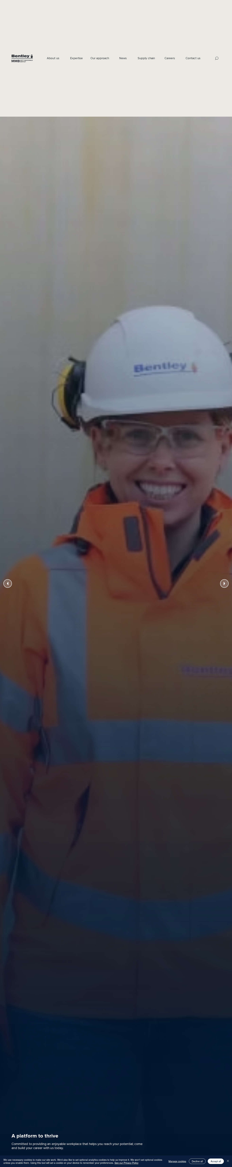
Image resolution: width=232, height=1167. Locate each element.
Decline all (197, 1161)
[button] (216, 58)
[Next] (224, 583)
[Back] (7, 583)
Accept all (216, 1161)
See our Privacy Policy (126, 1162)
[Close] (228, 1161)
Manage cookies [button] (177, 1161)
